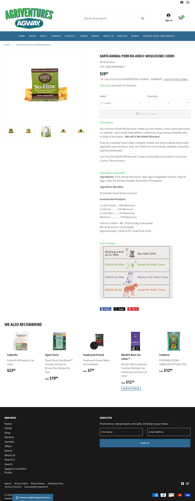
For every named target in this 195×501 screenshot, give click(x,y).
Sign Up (145, 443)
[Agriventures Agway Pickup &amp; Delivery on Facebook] (182, 2)
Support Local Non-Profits (158, 36)
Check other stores (175, 79)
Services (70, 36)
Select (103, 96)
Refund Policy (38, 483)
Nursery (56, 36)
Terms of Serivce (13, 486)
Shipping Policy (55, 483)
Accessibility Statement (36, 486)
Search (135, 36)
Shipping (105, 85)
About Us (108, 36)
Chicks (32, 36)
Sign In (168, 20)
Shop (43, 36)
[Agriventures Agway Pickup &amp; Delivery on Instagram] (187, 2)
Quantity (152, 96)
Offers (84, 36)
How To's (122, 36)
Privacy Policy (21, 483)
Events (95, 36)
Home (22, 36)
